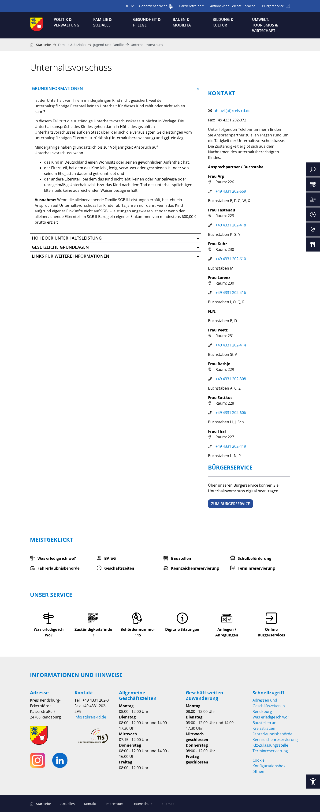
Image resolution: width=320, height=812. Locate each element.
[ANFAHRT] (313, 229)
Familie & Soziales (72, 44)
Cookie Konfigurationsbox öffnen (269, 766)
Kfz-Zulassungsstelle (270, 745)
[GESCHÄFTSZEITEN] (313, 214)
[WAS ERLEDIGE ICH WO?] (313, 199)
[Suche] (313, 169)
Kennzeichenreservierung (275, 739)
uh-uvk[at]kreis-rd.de (232, 110)
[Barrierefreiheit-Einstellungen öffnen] (313, 781)
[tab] (115, 88)
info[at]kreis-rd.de (90, 717)
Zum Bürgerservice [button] (230, 503)
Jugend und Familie (108, 44)
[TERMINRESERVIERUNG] (313, 184)
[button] (115, 88)
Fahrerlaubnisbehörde (272, 734)
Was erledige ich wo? (271, 717)
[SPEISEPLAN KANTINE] (313, 244)
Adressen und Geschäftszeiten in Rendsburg (269, 706)
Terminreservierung (270, 750)
